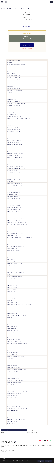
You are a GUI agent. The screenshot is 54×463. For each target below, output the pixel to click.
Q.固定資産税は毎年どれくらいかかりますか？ (13, 179)
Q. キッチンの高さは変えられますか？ (12, 280)
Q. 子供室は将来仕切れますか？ (11, 328)
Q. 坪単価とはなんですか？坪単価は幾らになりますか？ (15, 380)
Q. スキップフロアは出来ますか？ (12, 326)
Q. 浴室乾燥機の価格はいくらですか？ (12, 285)
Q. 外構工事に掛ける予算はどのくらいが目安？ (14, 406)
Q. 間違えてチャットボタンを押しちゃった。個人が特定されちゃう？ (17, 222)
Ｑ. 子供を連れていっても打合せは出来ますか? (14, 226)
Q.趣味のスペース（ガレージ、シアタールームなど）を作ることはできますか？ (18, 118)
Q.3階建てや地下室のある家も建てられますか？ (14, 140)
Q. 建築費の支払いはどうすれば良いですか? (13, 367)
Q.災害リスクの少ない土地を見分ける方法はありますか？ (15, 166)
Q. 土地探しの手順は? (10, 358)
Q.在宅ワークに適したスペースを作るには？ (13, 127)
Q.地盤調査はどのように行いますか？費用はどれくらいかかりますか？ (17, 177)
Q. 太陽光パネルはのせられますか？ (12, 257)
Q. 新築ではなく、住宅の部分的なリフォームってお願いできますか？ (17, 419)
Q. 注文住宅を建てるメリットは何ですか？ (13, 421)
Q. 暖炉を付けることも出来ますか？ (12, 337)
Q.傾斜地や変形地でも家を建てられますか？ (13, 174)
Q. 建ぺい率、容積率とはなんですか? (12, 352)
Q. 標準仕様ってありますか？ (11, 261)
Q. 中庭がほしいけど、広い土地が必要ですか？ (14, 363)
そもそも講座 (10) (4, 434)
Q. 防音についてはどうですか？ (11, 289)
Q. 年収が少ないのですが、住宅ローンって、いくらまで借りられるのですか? (18, 386)
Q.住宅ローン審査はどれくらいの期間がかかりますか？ (15, 183)
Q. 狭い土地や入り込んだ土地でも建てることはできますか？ (15, 360)
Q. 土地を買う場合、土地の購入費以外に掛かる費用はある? (15, 356)
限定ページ (47, 1)
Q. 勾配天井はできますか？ (11, 324)
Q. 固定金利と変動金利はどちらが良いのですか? (14, 378)
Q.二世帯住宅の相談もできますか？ (12, 133)
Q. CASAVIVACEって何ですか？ (11, 332)
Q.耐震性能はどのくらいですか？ (12, 92)
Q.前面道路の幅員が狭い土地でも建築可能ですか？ (14, 151)
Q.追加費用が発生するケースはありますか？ (13, 194)
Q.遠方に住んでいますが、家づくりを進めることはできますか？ (16, 103)
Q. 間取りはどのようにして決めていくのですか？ (14, 341)
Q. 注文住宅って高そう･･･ (11, 404)
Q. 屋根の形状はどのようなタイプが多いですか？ (14, 313)
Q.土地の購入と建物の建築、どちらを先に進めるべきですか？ (16, 205)
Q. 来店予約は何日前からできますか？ (12, 235)
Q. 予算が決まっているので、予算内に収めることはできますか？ (16, 399)
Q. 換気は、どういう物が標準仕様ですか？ (13, 287)
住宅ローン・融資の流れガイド (32, 432)
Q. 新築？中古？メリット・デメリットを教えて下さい (14, 220)
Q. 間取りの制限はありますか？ (11, 259)
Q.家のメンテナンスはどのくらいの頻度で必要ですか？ (15, 79)
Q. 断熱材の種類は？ (10, 267)
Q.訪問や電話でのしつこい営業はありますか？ (13, 101)
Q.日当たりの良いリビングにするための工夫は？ (14, 131)
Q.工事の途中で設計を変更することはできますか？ (14, 88)
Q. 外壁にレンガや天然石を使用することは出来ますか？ (15, 293)
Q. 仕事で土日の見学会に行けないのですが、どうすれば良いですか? (17, 408)
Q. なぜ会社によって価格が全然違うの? (12, 365)
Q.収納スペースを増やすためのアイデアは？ (13, 129)
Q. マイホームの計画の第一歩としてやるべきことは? (14, 412)
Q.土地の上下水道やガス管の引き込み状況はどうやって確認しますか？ (17, 64)
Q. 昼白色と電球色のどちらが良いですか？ (13, 213)
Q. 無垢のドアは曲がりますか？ (11, 298)
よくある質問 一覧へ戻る (27, 26)
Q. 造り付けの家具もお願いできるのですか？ (13, 250)
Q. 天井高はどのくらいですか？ (11, 317)
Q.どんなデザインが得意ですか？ (12, 112)
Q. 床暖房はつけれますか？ (11, 274)
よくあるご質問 (9, 62)
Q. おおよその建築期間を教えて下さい (12, 410)
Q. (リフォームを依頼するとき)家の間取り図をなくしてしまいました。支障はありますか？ (20, 237)
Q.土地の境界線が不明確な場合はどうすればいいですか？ (15, 66)
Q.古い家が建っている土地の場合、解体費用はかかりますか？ (16, 168)
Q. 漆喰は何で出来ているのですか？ (12, 311)
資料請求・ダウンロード (35, 1)
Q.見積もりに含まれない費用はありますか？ (13, 196)
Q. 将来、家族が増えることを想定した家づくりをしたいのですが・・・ (17, 233)
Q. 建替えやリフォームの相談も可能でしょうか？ (14, 330)
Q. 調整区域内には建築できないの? (12, 350)
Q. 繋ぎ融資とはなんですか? (11, 373)
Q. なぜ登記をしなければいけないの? (12, 354)
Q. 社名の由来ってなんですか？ (11, 423)
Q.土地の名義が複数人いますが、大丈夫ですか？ (14, 172)
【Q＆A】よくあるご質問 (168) (6, 430)
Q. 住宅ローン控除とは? (10, 384)
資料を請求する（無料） (27, 45)
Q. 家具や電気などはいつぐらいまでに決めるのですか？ (15, 211)
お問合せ (42, 1)
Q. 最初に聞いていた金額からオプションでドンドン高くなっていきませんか (18, 391)
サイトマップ (3, 456)
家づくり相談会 (26, 1)
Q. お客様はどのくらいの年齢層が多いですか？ (14, 209)
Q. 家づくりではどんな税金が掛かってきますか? (14, 382)
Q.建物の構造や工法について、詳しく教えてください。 (15, 90)
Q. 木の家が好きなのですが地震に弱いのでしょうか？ (15, 263)
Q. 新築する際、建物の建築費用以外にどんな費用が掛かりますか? (16, 369)
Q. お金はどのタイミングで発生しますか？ (13, 397)
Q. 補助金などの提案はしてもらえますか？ (13, 395)
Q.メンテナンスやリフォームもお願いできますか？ (14, 77)
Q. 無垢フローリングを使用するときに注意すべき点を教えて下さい (16, 315)
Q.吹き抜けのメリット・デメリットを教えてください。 (15, 116)
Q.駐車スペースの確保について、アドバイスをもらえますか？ (16, 161)
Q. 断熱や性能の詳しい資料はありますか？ (13, 291)
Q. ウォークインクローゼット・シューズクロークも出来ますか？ (16, 218)
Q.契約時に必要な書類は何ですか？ (12, 94)
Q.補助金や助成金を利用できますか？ (12, 187)
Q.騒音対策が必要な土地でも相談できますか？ (13, 155)
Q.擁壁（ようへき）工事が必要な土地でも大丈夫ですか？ (15, 157)
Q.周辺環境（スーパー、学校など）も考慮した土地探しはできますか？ (17, 164)
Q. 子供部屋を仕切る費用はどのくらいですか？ (14, 339)
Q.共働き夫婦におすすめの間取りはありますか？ (14, 138)
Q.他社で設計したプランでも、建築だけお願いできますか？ (15, 144)
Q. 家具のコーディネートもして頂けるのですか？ (14, 207)
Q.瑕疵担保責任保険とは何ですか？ (12, 86)
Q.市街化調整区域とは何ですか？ (12, 170)
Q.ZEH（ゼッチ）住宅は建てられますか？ (13, 73)
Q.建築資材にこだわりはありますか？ (12, 125)
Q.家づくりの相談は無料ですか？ (12, 114)
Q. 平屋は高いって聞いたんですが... (12, 254)
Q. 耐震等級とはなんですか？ (11, 270)
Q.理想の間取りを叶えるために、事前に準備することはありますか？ (17, 120)
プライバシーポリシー (21, 460)
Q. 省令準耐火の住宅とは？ (11, 265)
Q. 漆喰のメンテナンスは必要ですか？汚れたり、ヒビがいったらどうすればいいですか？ (20, 304)
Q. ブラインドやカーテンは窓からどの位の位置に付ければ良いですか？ (17, 343)
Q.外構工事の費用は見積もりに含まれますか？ (13, 192)
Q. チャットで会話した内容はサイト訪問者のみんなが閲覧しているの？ (17, 224)
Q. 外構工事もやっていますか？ (11, 252)
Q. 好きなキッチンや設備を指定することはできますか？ (15, 276)
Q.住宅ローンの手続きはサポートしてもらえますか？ (14, 75)
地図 (15, 441)
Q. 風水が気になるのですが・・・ (12, 244)
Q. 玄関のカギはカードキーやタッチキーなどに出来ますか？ (15, 272)
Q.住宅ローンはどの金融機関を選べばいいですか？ (14, 185)
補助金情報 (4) (3, 432)
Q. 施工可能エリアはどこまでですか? (12, 417)
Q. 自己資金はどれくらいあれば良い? (12, 371)
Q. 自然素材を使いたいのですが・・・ (12, 300)
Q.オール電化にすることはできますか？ (13, 71)
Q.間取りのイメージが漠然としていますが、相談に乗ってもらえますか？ (17, 146)
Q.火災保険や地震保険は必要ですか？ (12, 181)
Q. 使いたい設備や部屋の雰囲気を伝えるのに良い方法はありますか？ (17, 231)
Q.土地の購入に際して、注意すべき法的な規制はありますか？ (16, 159)
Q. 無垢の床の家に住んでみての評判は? (12, 302)
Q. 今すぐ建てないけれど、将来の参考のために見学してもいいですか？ (17, 239)
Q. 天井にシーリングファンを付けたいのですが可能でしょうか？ (16, 319)
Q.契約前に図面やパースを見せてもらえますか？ (14, 105)
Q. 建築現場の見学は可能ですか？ (12, 248)
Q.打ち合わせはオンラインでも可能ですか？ (13, 107)
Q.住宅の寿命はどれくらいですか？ (12, 84)
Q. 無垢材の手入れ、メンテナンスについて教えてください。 (15, 306)
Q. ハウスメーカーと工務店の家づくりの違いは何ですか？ (15, 246)
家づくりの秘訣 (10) (30, 430)
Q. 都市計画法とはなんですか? (11, 347)
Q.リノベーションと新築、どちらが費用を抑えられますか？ (15, 200)
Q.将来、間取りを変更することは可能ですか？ (13, 142)
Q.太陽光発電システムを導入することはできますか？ (14, 68)
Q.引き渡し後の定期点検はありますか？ (13, 81)
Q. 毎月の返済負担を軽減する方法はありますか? (14, 393)
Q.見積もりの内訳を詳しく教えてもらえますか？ (14, 198)
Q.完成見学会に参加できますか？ (12, 99)
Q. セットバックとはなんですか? (11, 345)
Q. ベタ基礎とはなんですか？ (11, 278)
